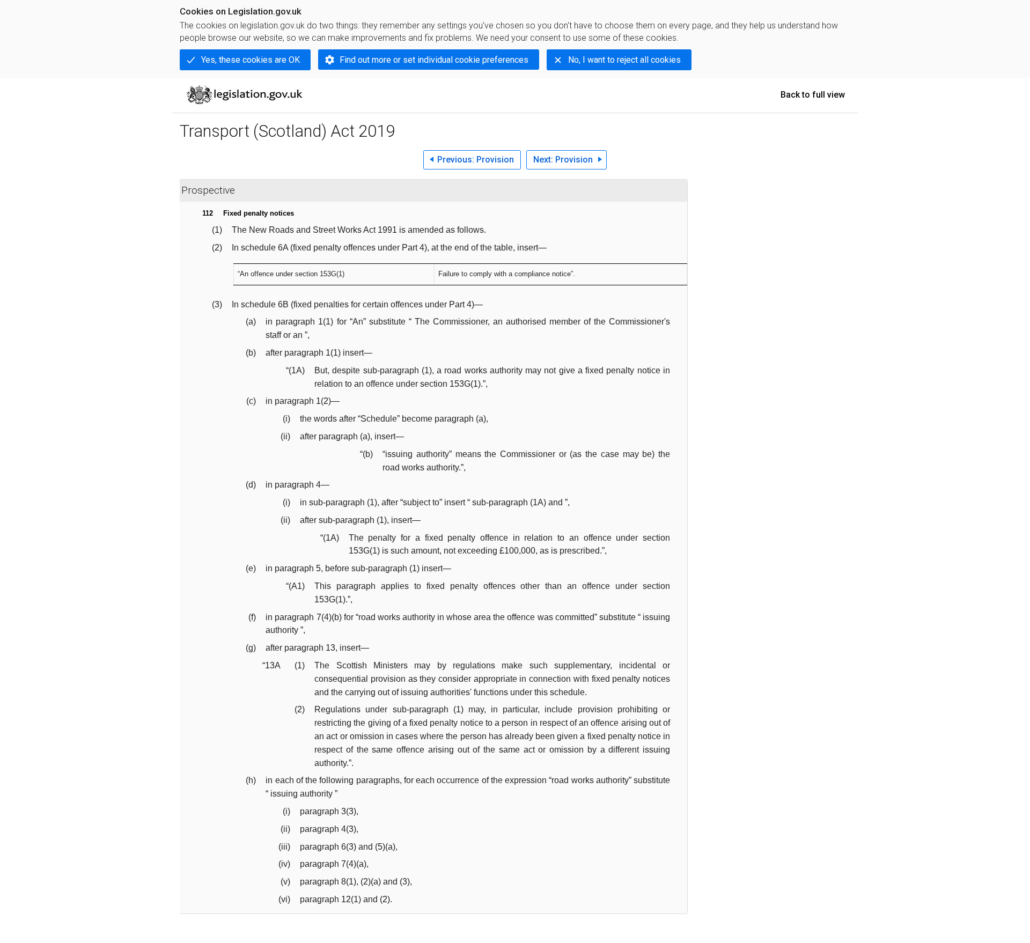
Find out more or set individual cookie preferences (434, 60)
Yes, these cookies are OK (250, 60)
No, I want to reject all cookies (624, 60)
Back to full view (813, 95)
